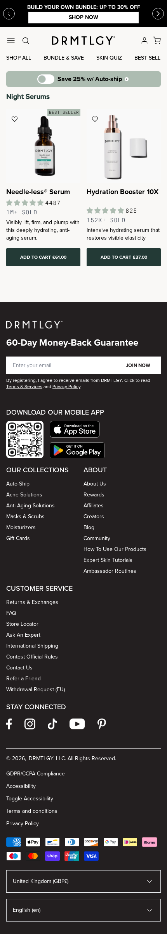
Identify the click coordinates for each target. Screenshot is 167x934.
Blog (89, 527)
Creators (94, 516)
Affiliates (94, 505)
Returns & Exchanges (32, 602)
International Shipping (32, 646)
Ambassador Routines (110, 571)
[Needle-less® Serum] (43, 146)
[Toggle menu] (11, 40)
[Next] (158, 13)
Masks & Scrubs (25, 516)
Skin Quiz (109, 58)
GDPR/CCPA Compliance (35, 774)
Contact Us (19, 668)
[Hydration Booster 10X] (124, 146)
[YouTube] (77, 724)
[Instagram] (29, 724)
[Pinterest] (101, 724)
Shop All (18, 58)
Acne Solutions (24, 495)
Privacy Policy (22, 823)
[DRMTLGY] (83, 40)
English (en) (26, 910)
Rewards (94, 495)
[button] (77, 429)
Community (97, 538)
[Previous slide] (9, 13)
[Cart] (157, 40)
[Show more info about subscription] (127, 79)
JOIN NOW (138, 365)
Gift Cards (18, 538)
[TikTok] (52, 724)
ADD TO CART (43, 257)
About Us (95, 484)
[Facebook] (9, 724)
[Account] (144, 40)
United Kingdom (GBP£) (40, 881)
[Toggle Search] (26, 40)
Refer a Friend (23, 678)
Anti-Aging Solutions (30, 505)
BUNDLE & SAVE (63, 58)
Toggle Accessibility (29, 799)
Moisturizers (21, 527)
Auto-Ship (18, 484)
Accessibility (21, 786)
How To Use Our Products (115, 549)
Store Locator (22, 624)
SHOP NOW (83, 17)
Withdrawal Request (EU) (35, 689)
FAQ (11, 613)
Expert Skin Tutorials (108, 560)
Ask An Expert (23, 635)
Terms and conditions (31, 811)
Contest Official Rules (32, 657)
